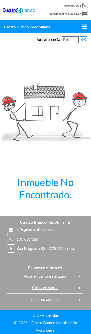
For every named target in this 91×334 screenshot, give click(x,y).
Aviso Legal (45, 330)
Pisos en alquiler (45, 299)
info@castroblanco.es (65, 14)
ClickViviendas (46, 314)
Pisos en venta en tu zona (45, 276)
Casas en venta (45, 287)
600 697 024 (72, 5)
